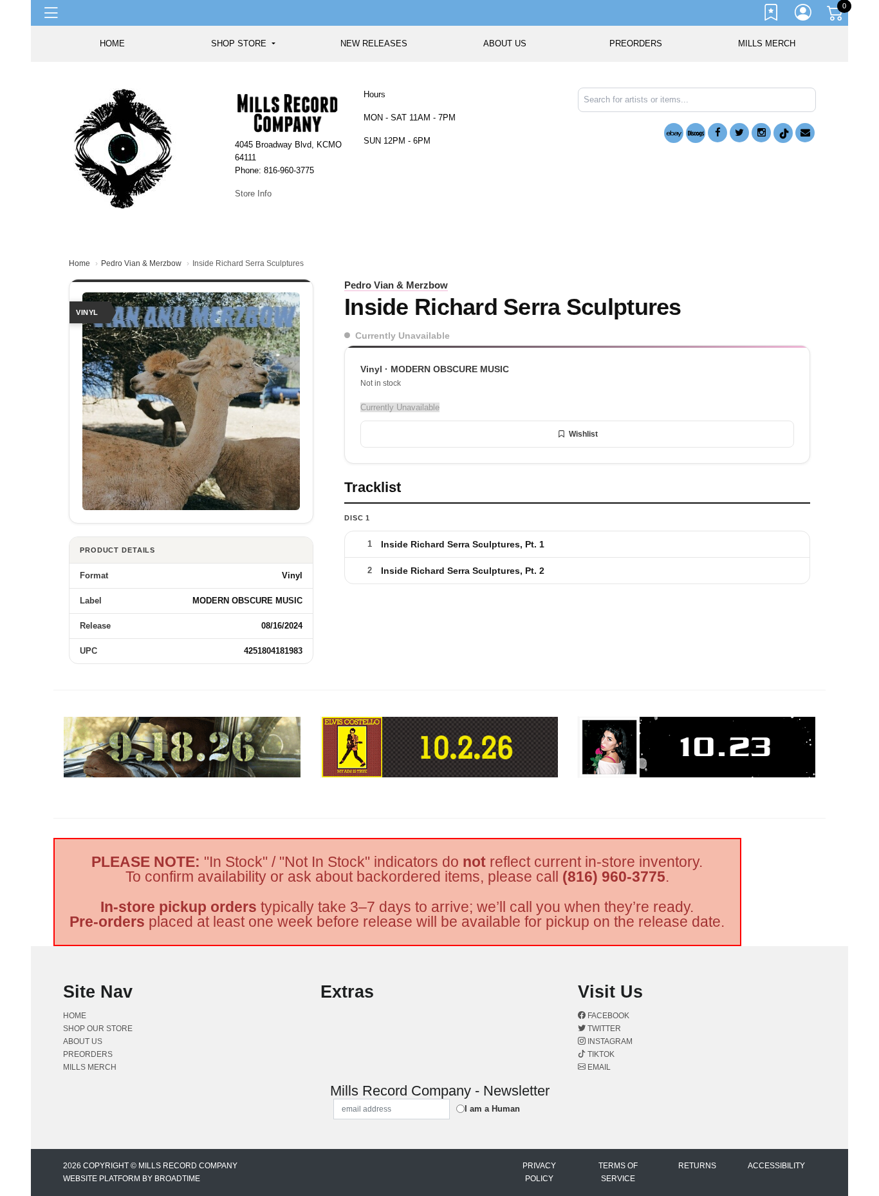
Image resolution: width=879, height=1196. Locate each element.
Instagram (609, 1041)
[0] (836, 15)
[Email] (805, 133)
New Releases (373, 43)
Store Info (253, 193)
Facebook (607, 1015)
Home (79, 263)
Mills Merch (766, 43)
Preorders (635, 43)
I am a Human (492, 1109)
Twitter (603, 1028)
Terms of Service (618, 1172)
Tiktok (600, 1054)
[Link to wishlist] (772, 15)
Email (598, 1067)
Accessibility (776, 1165)
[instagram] (761, 133)
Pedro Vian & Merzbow (141, 263)
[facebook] (717, 133)
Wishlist (583, 434)
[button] (243, 43)
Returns (697, 1165)
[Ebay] (674, 133)
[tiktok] (783, 133)
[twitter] (739, 133)
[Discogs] (696, 133)
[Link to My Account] (804, 15)
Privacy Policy (539, 1172)
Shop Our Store (98, 1028)
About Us (504, 43)
